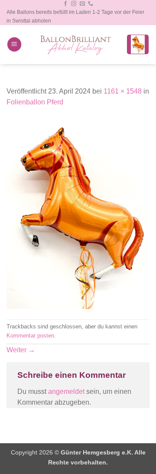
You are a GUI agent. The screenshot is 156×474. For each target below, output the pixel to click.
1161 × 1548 (123, 91)
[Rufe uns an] (90, 4)
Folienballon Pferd (34, 102)
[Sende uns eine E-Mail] (82, 4)
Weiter (20, 350)
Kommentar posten (30, 335)
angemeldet (66, 391)
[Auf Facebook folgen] (65, 4)
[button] (14, 44)
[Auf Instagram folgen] (73, 4)
